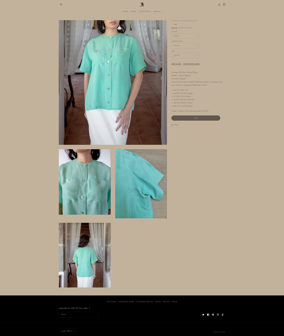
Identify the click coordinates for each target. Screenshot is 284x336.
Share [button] (176, 125)
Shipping (174, 27)
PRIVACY (166, 302)
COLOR (174, 31)
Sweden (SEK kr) (66, 331)
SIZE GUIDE (176, 64)
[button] (61, 4)
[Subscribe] (96, 314)
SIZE (173, 51)
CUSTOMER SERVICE (144, 302)
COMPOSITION (176, 41)
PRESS (174, 302)
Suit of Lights (221, 332)
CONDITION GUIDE (191, 64)
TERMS (158, 302)
